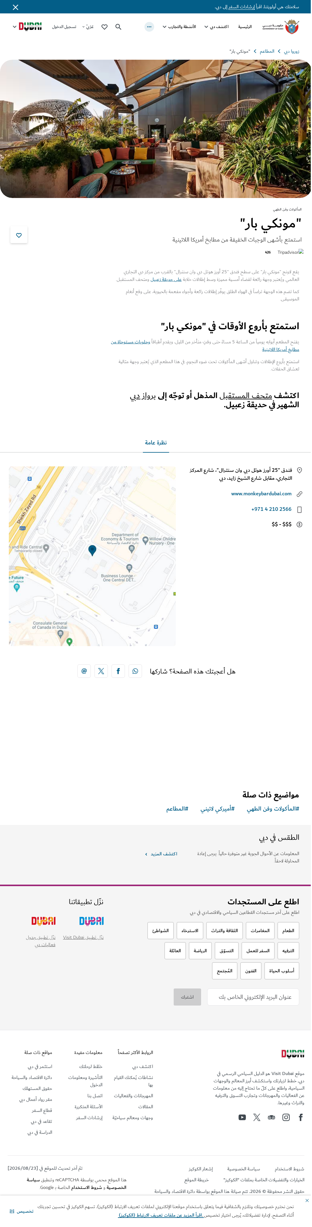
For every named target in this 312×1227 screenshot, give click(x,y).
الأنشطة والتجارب (177, 26)
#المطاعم (173, 807)
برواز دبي (138, 393)
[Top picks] (104, 26)
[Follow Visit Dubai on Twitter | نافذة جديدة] (252, 1115)
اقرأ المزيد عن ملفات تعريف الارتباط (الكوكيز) (142, 1215)
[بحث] (118, 26)
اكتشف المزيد (161, 852)
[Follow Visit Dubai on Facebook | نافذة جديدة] (296, 1115)
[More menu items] (145, 27)
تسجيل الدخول (64, 26)
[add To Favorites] (18, 232)
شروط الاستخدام (84, 1185)
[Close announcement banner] (15, 6)
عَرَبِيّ (90, 26)
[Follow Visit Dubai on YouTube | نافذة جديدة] (237, 1115)
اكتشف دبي (214, 26)
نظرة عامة (154, 441)
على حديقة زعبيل (161, 277)
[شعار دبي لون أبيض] (287, 1053)
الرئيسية (240, 26)
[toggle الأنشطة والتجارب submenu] (160, 27)
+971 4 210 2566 (267, 507)
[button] (22, 1211)
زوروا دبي (287, 51)
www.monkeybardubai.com (257, 492)
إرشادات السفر (237, 7)
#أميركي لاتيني (213, 807)
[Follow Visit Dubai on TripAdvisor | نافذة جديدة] (267, 1115)
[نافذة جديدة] (133, 669)
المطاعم (262, 51)
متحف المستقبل (241, 393)
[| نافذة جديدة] (281, 1115)
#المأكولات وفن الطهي (268, 807)
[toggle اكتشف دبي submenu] (202, 27)
